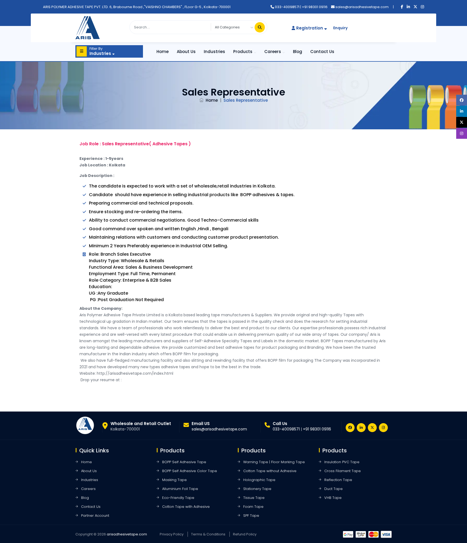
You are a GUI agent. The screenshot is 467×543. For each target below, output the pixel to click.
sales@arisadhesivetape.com (362, 6)
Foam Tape (253, 506)
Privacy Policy (172, 534)
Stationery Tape (257, 488)
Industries (214, 51)
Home (162, 51)
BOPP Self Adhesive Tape (184, 462)
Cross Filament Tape (342, 470)
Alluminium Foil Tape (180, 488)
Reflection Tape (338, 479)
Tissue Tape (254, 497)
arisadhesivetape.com (127, 534)
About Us (186, 51)
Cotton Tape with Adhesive (186, 506)
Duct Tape (333, 488)
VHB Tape (333, 497)
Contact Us (322, 51)
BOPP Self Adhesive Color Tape (189, 470)
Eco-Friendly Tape (178, 497)
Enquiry (340, 28)
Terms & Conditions (208, 534)
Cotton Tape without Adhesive (269, 470)
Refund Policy (244, 534)
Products (242, 51)
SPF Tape (251, 515)
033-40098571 (287, 6)
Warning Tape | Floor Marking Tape (274, 462)
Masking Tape (174, 479)
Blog (297, 51)
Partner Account (95, 515)
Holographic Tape (259, 479)
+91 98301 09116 (315, 6)
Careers (272, 51)
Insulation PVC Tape (341, 462)
